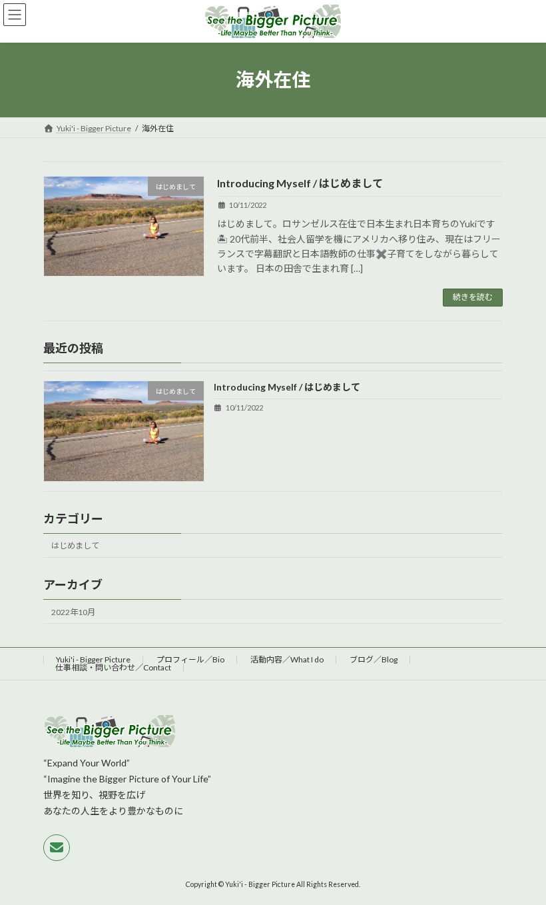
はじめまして (75, 545)
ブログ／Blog (374, 659)
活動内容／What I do (287, 659)
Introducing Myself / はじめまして (300, 183)
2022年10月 (73, 611)
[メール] (56, 847)
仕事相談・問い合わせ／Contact (113, 667)
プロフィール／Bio (190, 659)
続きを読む (473, 297)
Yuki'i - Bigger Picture (93, 659)
